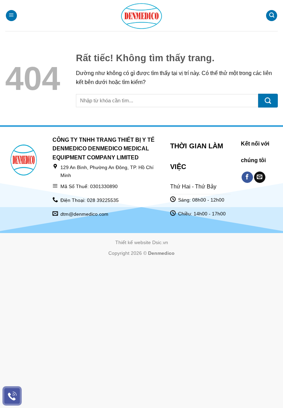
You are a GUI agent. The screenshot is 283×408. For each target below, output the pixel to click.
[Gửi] (268, 101)
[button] (11, 15)
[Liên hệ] (12, 396)
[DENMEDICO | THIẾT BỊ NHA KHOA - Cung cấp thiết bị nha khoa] (141, 15)
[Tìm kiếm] (271, 15)
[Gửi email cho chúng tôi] (259, 177)
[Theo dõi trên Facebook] (247, 177)
